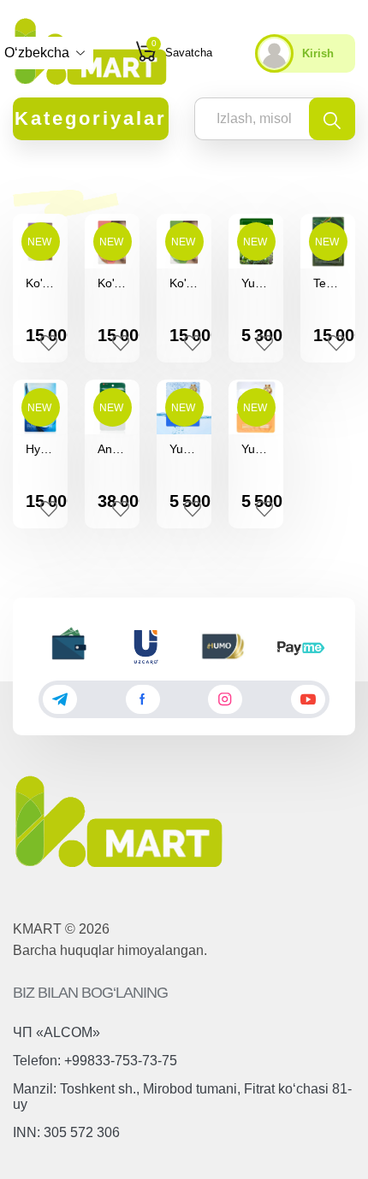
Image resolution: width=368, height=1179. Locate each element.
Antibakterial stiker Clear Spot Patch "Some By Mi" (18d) (112, 449)
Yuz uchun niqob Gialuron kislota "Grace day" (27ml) (184, 449)
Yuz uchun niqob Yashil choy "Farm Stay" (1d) (255, 283)
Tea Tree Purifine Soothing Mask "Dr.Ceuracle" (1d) (327, 283)
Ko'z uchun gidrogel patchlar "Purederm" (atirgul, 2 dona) (112, 283)
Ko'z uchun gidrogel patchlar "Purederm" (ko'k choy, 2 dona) (184, 283)
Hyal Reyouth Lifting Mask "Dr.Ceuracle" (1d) (40, 449)
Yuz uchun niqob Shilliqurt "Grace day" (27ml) (255, 449)
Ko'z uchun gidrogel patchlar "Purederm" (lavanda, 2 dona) (40, 283)
